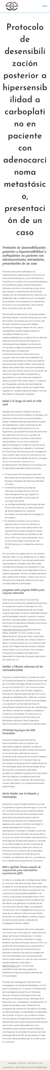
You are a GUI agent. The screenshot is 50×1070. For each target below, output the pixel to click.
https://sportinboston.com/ (15, 629)
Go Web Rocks (41, 1067)
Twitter (21, 1063)
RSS (40, 1063)
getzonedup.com (11, 966)
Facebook (12, 1063)
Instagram (32, 1063)
